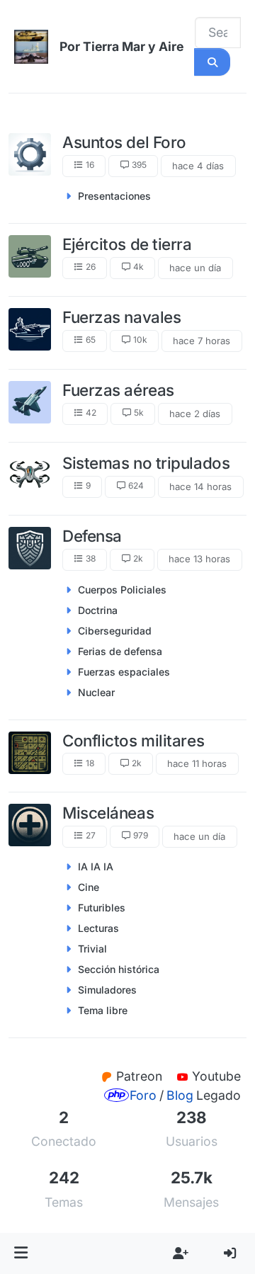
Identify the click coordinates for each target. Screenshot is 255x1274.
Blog (179, 1095)
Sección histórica (118, 969)
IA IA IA (95, 866)
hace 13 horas (199, 558)
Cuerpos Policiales (122, 590)
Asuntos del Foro (124, 142)
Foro (143, 1095)
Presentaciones (114, 196)
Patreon (141, 1076)
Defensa (92, 535)
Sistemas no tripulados (146, 462)
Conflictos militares (133, 740)
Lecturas (98, 928)
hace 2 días (194, 413)
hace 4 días (198, 165)
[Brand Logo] (31, 47)
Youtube (216, 1076)
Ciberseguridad (115, 631)
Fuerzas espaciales (124, 672)
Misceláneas (108, 812)
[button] (21, 1253)
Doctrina (98, 610)
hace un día (195, 267)
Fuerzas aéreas (118, 389)
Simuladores (107, 990)
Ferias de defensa (120, 651)
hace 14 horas (200, 486)
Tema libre (103, 1010)
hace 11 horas (197, 763)
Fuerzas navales (121, 316)
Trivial (92, 949)
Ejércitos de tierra (127, 244)
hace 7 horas (201, 340)
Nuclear (96, 692)
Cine (88, 887)
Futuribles (101, 908)
